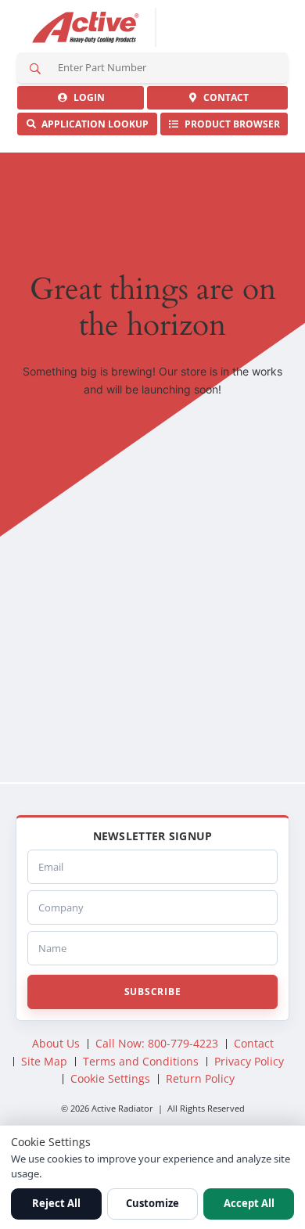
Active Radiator (86, 27)
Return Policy (200, 1078)
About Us (56, 1043)
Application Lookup (93, 124)
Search (35, 67)
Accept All (249, 1203)
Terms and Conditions (141, 1061)
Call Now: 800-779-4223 (156, 1043)
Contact (224, 97)
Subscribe (152, 991)
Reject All (56, 1203)
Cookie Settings (110, 1078)
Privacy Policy (249, 1061)
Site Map (44, 1061)
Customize (152, 1203)
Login (87, 97)
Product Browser (230, 124)
